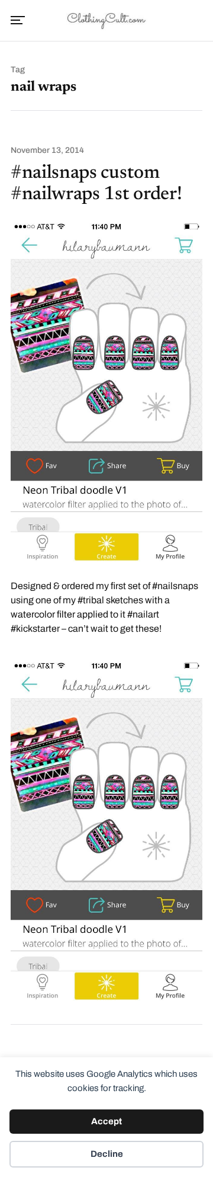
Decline (107, 1154)
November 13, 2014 (47, 150)
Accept (106, 1121)
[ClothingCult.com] (106, 19)
